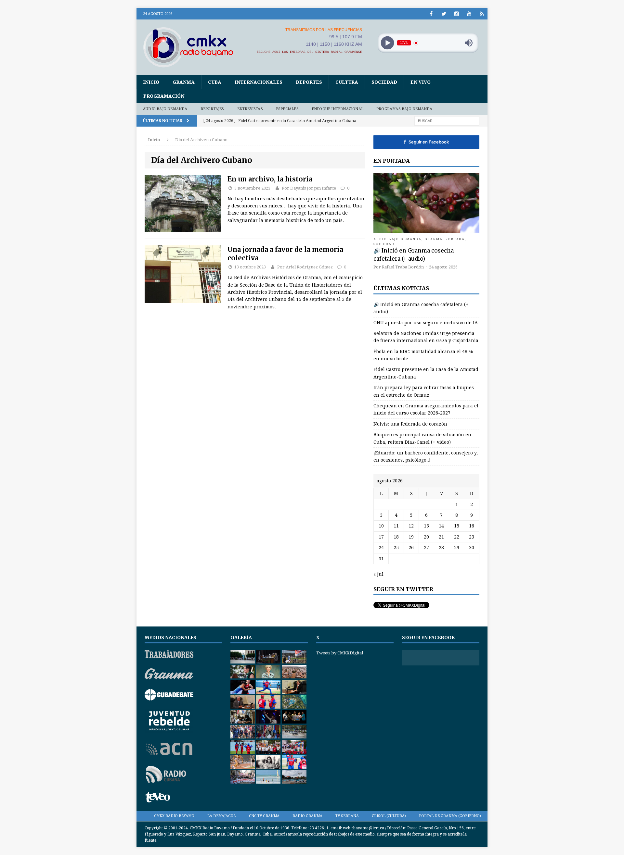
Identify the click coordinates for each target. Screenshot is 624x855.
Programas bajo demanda (404, 109)
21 (441, 536)
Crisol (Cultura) (389, 816)
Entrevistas (250, 109)
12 (411, 525)
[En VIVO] (482, 13)
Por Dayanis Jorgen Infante (309, 188)
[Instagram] (456, 13)
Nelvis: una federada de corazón (410, 424)
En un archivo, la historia (270, 179)
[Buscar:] (446, 120)
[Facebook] (431, 13)
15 (456, 525)
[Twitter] (443, 13)
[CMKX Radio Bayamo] (192, 47)
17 (381, 536)
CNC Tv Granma (264, 816)
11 (396, 525)
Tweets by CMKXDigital (339, 653)
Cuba (214, 82)
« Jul (378, 574)
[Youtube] (469, 13)
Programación (163, 96)
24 (381, 547)
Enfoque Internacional (337, 109)
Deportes (309, 82)
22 (456, 536)
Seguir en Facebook (426, 142)
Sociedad (384, 82)
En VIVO (420, 82)
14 (441, 525)
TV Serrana (347, 816)
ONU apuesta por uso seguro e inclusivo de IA (425, 322)
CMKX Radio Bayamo (174, 816)
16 (471, 525)
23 (471, 536)
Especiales (287, 109)
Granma (184, 82)
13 (426, 525)
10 (381, 525)
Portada (455, 239)
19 (411, 536)
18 (396, 536)
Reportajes (212, 109)
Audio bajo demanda (165, 109)
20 (426, 536)
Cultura (346, 82)
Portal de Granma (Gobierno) (450, 816)
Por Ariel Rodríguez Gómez (305, 267)
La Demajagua (221, 816)
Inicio (151, 82)
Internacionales (258, 82)
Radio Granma (307, 816)
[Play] (387, 43)
